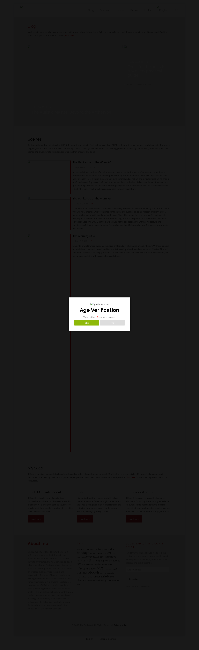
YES (87, 323)
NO (112, 323)
